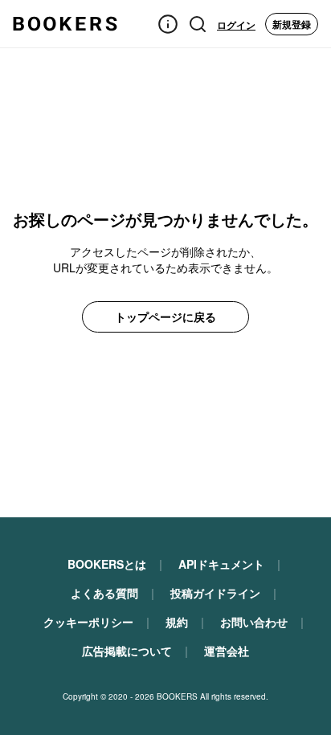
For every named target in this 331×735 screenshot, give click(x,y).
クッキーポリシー (88, 622)
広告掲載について (127, 651)
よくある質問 (104, 593)
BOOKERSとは (106, 564)
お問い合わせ (254, 622)
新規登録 (291, 24)
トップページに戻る (165, 316)
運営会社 (226, 651)
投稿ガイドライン (215, 593)
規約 (177, 622)
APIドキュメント (221, 564)
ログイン (236, 25)
